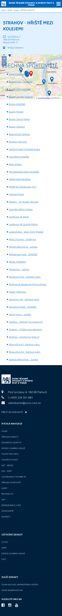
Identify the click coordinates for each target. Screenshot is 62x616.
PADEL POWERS (17, 261)
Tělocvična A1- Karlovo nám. (24, 344)
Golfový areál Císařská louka (24, 149)
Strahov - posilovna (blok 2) (24, 336)
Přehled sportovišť (11, 482)
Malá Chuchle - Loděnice (22, 239)
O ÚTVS (5, 542)
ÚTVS (10, 10)
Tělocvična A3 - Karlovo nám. (25, 351)
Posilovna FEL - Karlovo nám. (25, 276)
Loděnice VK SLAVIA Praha (23, 224)
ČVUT (4, 10)
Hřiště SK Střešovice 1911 (23, 186)
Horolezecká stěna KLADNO (24, 171)
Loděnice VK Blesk (19, 216)
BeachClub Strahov (19, 134)
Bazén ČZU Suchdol (20, 89)
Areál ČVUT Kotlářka (20, 74)
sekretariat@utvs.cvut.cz (24, 402)
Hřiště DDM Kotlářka (20, 179)
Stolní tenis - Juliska (20, 314)
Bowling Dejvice (18, 141)
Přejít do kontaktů (12, 412)
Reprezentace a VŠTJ (11, 505)
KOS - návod (7, 465)
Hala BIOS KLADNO (19, 156)
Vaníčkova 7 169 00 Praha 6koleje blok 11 (12, 39)
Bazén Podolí (16, 111)
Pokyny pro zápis (10, 454)
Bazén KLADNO (17, 104)
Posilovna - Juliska (19, 269)
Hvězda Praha (16, 194)
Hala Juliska (15, 164)
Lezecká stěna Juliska (21, 209)
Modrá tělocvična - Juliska (23, 246)
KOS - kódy (7, 471)
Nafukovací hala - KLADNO (23, 254)
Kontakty (6, 517)
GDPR (4, 548)
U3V (3, 499)
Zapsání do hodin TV (11, 442)
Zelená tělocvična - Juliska (23, 359)
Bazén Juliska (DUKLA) (21, 96)
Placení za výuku (10, 460)
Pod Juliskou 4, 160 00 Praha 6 (27, 392)
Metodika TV (7, 494)
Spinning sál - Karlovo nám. (24, 299)
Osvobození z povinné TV (14, 477)
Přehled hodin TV (10, 437)
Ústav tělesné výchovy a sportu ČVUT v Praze (22, 380)
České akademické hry (12, 590)
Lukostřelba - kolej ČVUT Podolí (26, 231)
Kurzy (4, 488)
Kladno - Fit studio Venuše (23, 201)
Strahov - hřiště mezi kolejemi (25, 329)
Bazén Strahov (17, 126)
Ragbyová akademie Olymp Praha (27, 284)
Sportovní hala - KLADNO (22, 306)
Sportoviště (8, 511)
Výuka (16, 10)
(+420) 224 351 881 (20, 397)
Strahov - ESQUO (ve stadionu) (26, 321)
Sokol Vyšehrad (17, 291)
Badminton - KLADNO (21, 81)
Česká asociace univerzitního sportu (20, 584)
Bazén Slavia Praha (19, 119)
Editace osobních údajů (13, 448)
